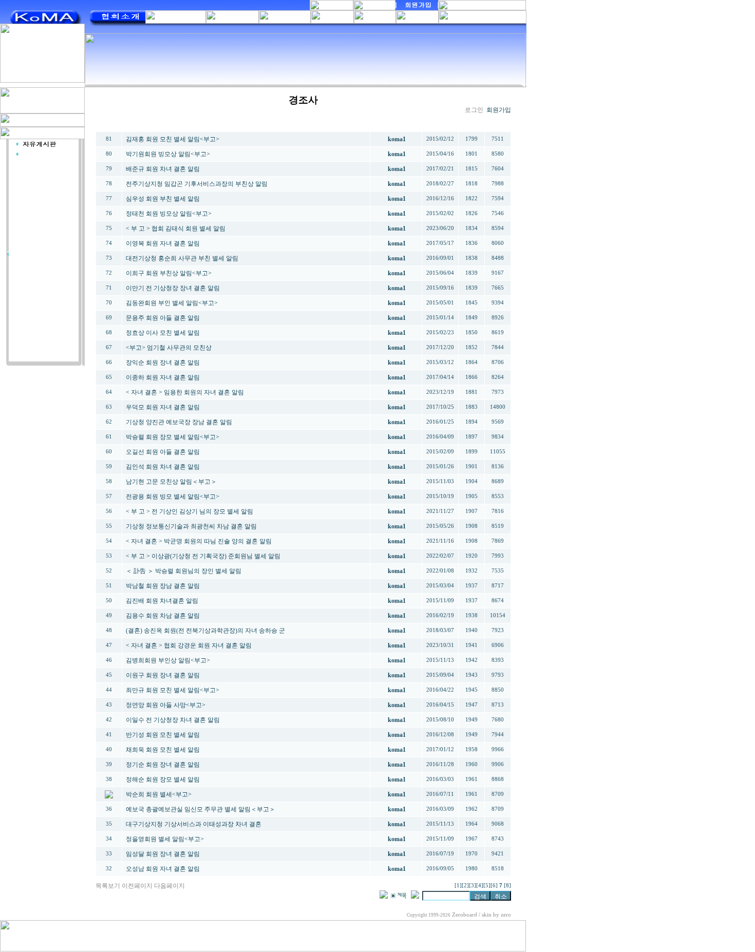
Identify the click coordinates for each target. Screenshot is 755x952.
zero (506, 915)
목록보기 (108, 885)
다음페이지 (169, 885)
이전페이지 (137, 885)
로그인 (474, 109)
